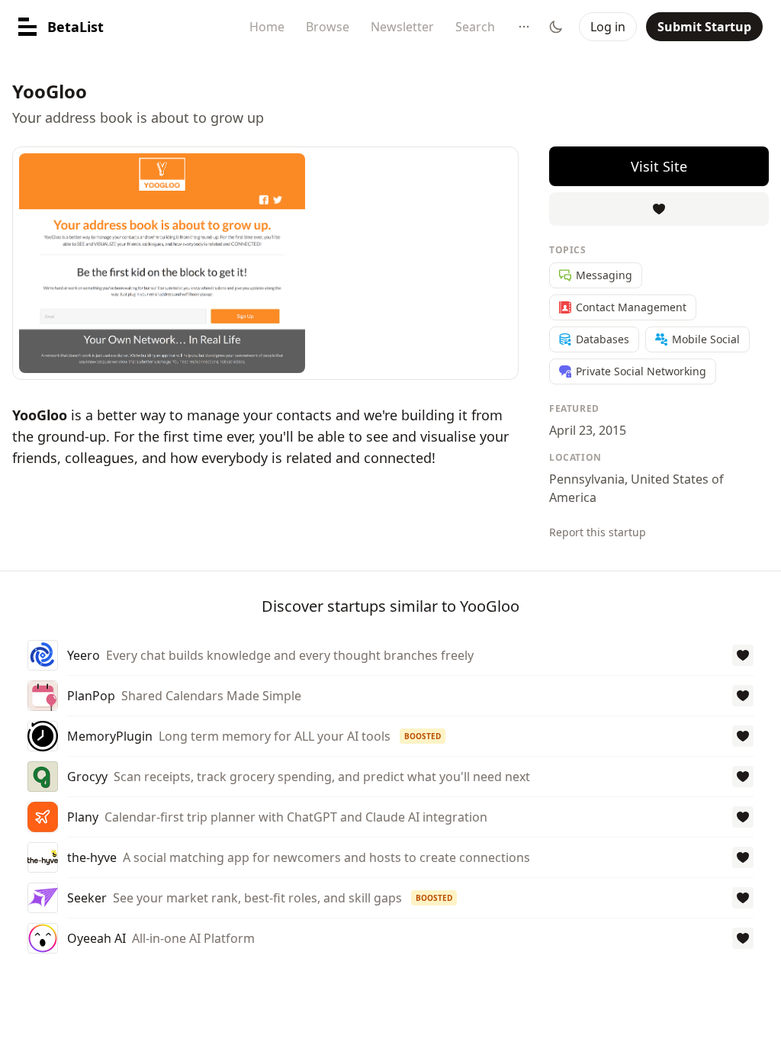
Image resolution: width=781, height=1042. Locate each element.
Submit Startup (704, 26)
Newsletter (402, 26)
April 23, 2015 (587, 430)
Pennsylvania (587, 479)
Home (266, 26)
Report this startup (597, 532)
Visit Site (659, 166)
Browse (327, 26)
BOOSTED (422, 736)
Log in (607, 26)
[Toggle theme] (556, 26)
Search (475, 26)
